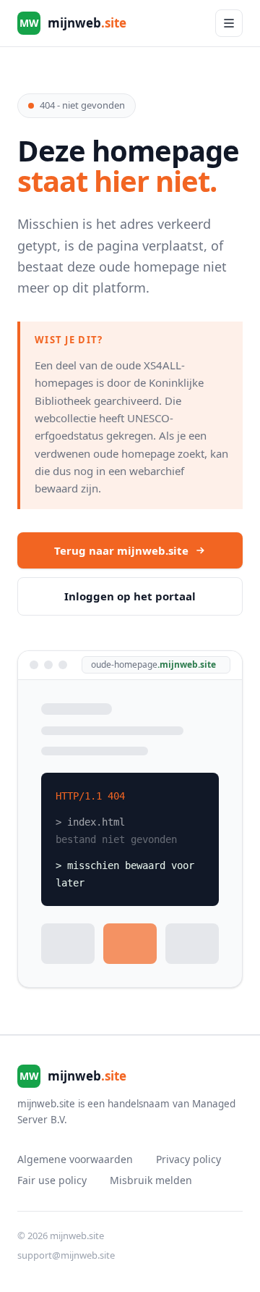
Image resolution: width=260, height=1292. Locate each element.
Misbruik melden (151, 1180)
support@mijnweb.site (66, 1255)
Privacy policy (188, 1159)
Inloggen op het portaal (130, 596)
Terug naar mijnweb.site (121, 550)
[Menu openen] (229, 23)
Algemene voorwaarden (75, 1159)
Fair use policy (52, 1180)
